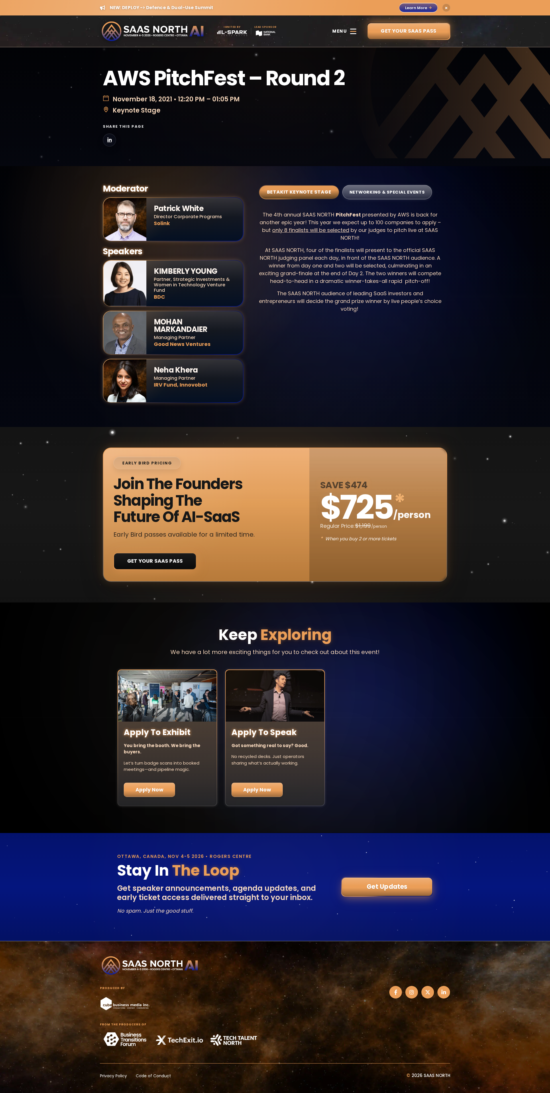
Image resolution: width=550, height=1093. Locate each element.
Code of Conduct (153, 1076)
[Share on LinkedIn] (109, 140)
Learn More (416, 8)
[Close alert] (446, 8)
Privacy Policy (113, 1076)
